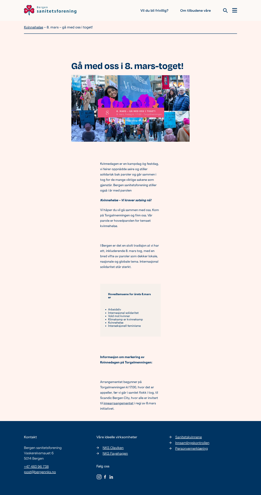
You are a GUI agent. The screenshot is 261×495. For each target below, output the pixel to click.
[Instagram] (99, 477)
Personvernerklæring (191, 448)
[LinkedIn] (111, 477)
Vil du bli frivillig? (154, 10)
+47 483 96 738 (36, 467)
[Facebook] (105, 477)
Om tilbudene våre (195, 10)
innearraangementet (119, 403)
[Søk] (225, 10)
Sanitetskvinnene (188, 437)
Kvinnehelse (33, 27)
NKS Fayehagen (115, 453)
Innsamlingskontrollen (192, 443)
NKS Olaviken (113, 448)
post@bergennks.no (40, 472)
